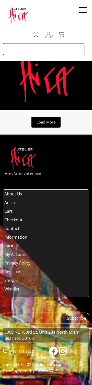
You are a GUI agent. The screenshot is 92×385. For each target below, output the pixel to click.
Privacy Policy (17, 263)
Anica (9, 202)
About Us (13, 194)
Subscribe (76, 318)
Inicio (9, 246)
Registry (12, 271)
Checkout (13, 220)
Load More (46, 122)
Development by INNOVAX (28, 370)
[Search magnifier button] (79, 49)
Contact (11, 228)
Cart (8, 211)
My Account (15, 254)
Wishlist (11, 289)
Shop (9, 280)
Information (15, 237)
